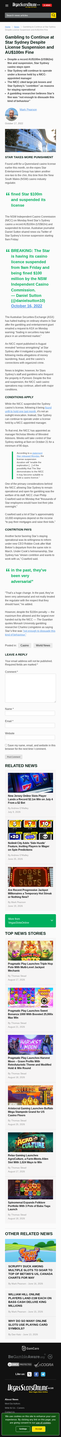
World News (43, 645)
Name (9, 709)
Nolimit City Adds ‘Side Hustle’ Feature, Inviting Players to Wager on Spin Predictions (28, 846)
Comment (11, 671)
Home (7, 27)
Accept (38, 1429)
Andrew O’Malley (19, 808)
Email (9, 721)
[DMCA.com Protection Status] (20, 1365)
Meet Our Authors (12, 1404)
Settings (23, 1429)
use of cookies (43, 1422)
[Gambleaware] (27, 1357)
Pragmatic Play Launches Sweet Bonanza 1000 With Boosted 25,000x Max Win (30, 1014)
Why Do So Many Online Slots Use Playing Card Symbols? (28, 1324)
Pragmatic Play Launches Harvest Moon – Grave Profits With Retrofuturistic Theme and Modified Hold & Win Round (29, 1063)
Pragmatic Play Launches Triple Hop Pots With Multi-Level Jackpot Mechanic (30, 967)
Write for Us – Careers (14, 1408)
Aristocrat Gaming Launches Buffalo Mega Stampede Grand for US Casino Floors (30, 1112)
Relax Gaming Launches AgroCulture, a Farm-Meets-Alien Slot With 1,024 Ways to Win (28, 1159)
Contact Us (10, 1412)
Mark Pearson (28, 109)
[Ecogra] (44, 1364)
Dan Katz (16, 1334)
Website (9, 733)
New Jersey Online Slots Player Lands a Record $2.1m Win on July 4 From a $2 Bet (30, 799)
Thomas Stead (18, 976)
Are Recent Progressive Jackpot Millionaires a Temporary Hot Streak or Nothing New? (30, 893)
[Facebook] (36, 1374)
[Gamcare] (30, 1349)
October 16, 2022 (26, 306)
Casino (24, 645)
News (16, 27)
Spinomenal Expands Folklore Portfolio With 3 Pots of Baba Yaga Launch (29, 1206)
